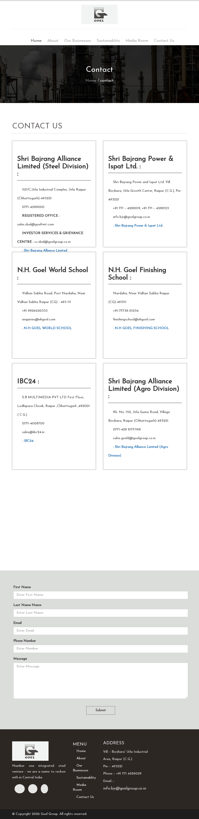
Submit (101, 710)
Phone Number (24, 641)
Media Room (137, 41)
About (52, 41)
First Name (22, 587)
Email (17, 623)
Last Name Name (27, 605)
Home (36, 41)
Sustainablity (108, 41)
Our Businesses (77, 41)
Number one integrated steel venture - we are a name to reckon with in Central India (39, 771)
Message (20, 659)
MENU (80, 744)
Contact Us (164, 41)
